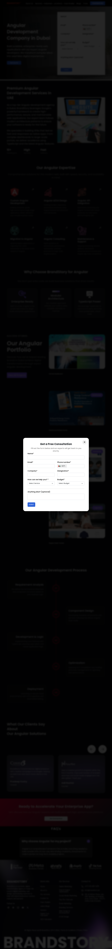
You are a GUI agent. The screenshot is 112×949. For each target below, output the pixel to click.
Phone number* (64, 462)
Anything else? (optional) (39, 492)
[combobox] (62, 466)
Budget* (61, 479)
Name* (31, 453)
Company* (32, 471)
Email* (30, 462)
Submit (31, 504)
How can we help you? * (38, 479)
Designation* (63, 471)
